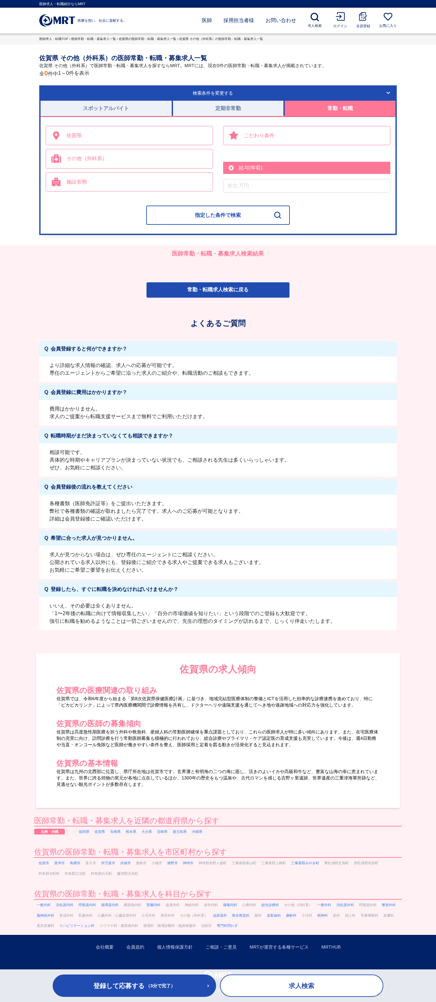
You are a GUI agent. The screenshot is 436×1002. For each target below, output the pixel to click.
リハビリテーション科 (76, 926)
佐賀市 (44, 863)
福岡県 (84, 832)
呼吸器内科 (87, 905)
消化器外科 (345, 905)
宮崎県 (162, 832)
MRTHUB (331, 947)
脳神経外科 (45, 915)
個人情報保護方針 (175, 947)
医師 (207, 20)
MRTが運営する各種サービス (279, 947)
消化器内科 (64, 905)
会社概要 (105, 947)
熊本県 (131, 832)
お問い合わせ (281, 20)
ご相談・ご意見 (221, 947)
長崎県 (115, 832)
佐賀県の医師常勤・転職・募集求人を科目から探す (123, 893)
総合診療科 (270, 905)
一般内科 (44, 905)
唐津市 (59, 863)
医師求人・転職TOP (53, 39)
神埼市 (188, 863)
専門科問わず (227, 926)
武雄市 (125, 863)
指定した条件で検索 (218, 215)
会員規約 (135, 947)
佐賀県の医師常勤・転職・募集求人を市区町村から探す (130, 852)
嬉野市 (172, 863)
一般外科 (324, 905)
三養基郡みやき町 (305, 863)
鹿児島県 (180, 832)
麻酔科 (291, 915)
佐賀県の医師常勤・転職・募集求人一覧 (147, 39)
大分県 (146, 832)
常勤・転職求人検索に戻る (218, 289)
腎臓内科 (154, 905)
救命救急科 (241, 915)
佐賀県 (99, 832)
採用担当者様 (238, 20)
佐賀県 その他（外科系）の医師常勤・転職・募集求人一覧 (221, 39)
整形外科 (389, 905)
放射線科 (274, 915)
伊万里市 (108, 863)
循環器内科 (110, 905)
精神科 (322, 915)
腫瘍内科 (230, 905)
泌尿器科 (220, 915)
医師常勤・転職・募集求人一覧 (93, 39)
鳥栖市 (75, 863)
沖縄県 (197, 832)
